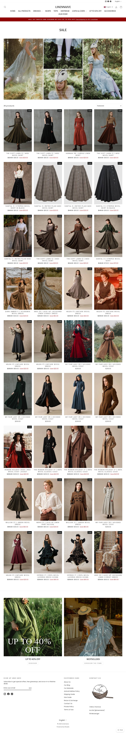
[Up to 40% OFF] (33, 627)
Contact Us (68, 703)
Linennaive (63, 7)
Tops (56, 11)
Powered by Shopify (63, 727)
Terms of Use (68, 710)
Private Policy (69, 707)
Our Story (63, 14)
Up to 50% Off (95, 11)
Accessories (110, 11)
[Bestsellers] (93, 627)
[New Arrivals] (63, 69)
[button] (108, 7)
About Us (67, 682)
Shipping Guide (69, 694)
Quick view (18, 149)
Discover (33, 663)
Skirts (48, 11)
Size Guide (68, 697)
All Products (24, 11)
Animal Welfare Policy (72, 691)
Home (12, 11)
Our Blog (67, 685)
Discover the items (93, 663)
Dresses (37, 11)
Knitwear (65, 11)
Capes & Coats (78, 11)
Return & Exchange (71, 700)
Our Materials (69, 688)
